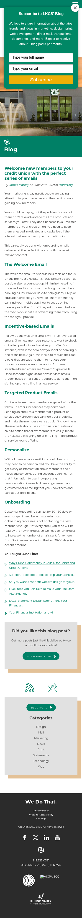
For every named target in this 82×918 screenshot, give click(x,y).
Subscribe (41, 79)
